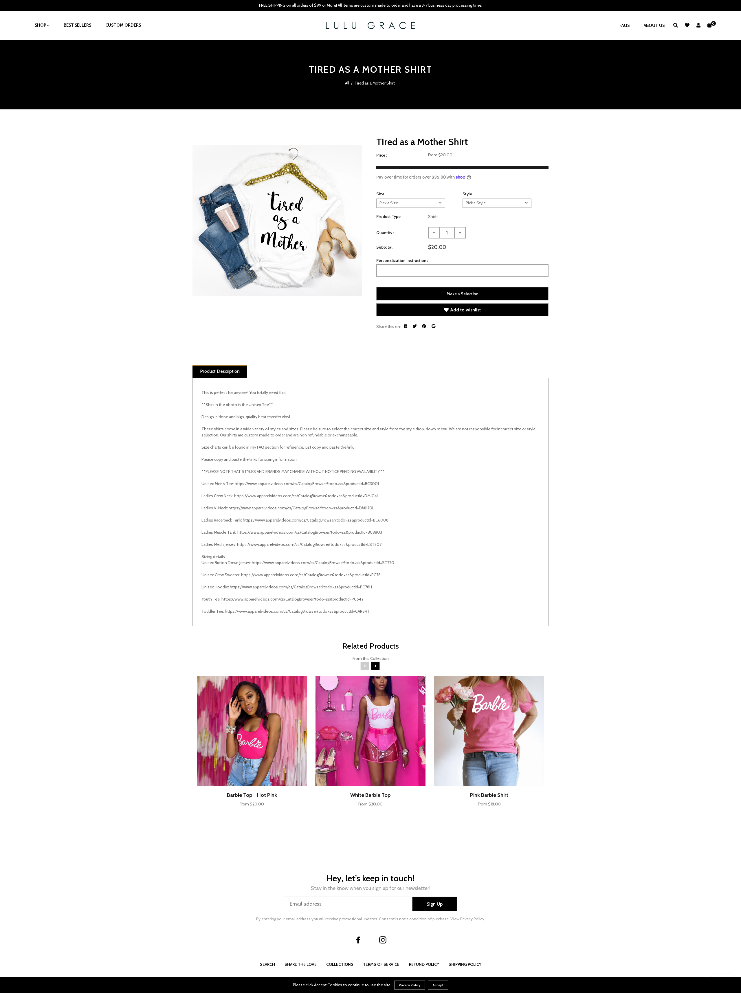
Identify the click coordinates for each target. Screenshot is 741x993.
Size (380, 194)
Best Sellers (77, 25)
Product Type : (389, 216)
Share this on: (388, 326)
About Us (654, 25)
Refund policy (424, 964)
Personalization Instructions (402, 260)
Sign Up (435, 904)
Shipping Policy (465, 964)
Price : (381, 155)
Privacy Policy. (472, 919)
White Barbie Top (370, 795)
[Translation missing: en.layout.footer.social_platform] (358, 939)
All (347, 83)
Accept (437, 985)
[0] (709, 25)
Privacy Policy (409, 985)
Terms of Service (381, 964)
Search (267, 964)
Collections (339, 964)
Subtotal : (385, 247)
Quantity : (385, 232)
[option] (277, 220)
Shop (41, 25)
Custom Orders (123, 25)
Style (467, 194)
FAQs (624, 25)
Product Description (220, 371)
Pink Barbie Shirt (489, 795)
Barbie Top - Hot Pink (252, 795)
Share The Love (301, 964)
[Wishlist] (687, 25)
